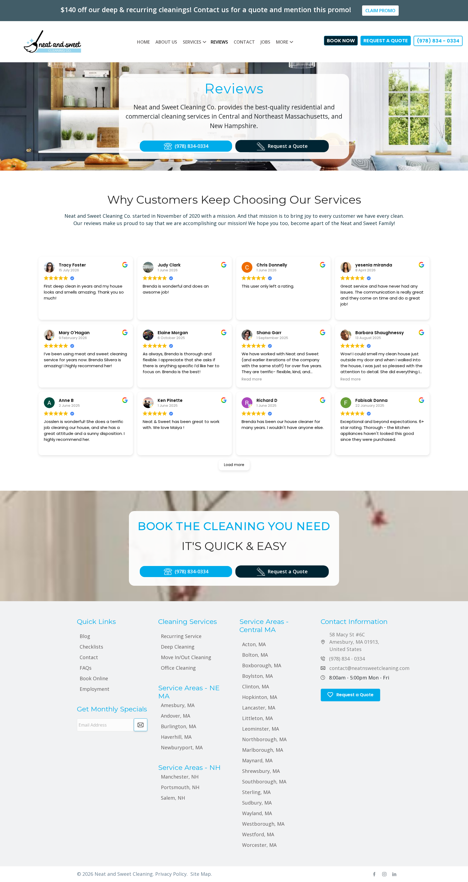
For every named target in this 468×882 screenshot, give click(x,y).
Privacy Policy (171, 874)
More (282, 42)
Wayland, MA (257, 813)
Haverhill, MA (176, 737)
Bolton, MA (255, 655)
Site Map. (201, 874)
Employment (94, 689)
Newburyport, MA (182, 747)
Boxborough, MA (261, 665)
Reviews (219, 42)
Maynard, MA (257, 760)
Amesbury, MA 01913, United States (354, 641)
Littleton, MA (257, 718)
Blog (85, 636)
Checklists (91, 646)
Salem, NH (173, 798)
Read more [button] (252, 379)
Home (143, 42)
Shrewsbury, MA (261, 771)
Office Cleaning (178, 668)
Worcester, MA (259, 845)
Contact (244, 42)
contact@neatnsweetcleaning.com (369, 668)
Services (192, 42)
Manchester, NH (180, 776)
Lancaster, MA (258, 707)
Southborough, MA (264, 781)
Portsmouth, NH (180, 787)
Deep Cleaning (177, 646)
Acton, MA (254, 644)
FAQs (86, 668)
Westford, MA (258, 834)
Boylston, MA (257, 676)
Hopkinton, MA (259, 697)
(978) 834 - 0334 (347, 658)
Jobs (265, 42)
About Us (166, 42)
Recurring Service (181, 636)
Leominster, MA (260, 728)
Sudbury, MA (257, 802)
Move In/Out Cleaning (186, 657)
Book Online (94, 678)
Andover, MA (175, 715)
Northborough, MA (264, 739)
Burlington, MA (178, 726)
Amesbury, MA (177, 705)
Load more (234, 464)
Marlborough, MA (262, 750)
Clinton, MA (255, 686)
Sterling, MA (256, 792)
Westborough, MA (263, 824)
